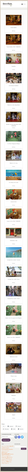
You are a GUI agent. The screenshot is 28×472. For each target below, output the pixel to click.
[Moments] (13, 392)
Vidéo (10, 461)
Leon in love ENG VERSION (13, 221)
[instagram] (19, 437)
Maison (9, 457)
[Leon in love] (13, 199)
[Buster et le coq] (13, 160)
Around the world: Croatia (13, 260)
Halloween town (13, 356)
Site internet (4, 461)
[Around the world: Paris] (13, 276)
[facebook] (16, 437)
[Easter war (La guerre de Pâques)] (13, 315)
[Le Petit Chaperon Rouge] (13, 141)
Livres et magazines (6, 456)
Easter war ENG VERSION (13, 337)
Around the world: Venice (13, 298)
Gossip (3, 450)
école (8, 463)
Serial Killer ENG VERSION (14, 47)
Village (3, 463)
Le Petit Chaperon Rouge (14, 143)
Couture (7, 448)
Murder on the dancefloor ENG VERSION (13, 125)
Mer (12, 457)
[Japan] (13, 412)
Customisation (5, 449)
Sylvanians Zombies (13, 85)
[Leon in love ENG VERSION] (13, 218)
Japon (3, 455)
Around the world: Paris (14, 279)
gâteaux (8, 450)
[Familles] (13, 63)
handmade (6, 453)
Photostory (7, 460)
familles (11, 449)
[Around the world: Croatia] (13, 257)
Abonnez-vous (6, 440)
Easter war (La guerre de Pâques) (14, 318)
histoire (11, 454)
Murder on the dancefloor (13, 105)
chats (7, 446)
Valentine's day (13, 240)
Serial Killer (14, 27)
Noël (7, 458)
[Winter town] (13, 373)
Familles (14, 66)
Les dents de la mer (13, 182)
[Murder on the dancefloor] (13, 102)
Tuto (7, 461)
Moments (14, 395)
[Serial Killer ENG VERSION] (13, 44)
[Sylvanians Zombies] (13, 83)
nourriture (3, 458)
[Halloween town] (13, 354)
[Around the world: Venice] (13, 296)
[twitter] (22, 437)
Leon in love (14, 201)
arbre (3, 446)
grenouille (5, 450)
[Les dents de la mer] (13, 179)
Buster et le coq (13, 163)
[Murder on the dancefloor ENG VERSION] (13, 121)
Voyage (5, 463)
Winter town (14, 376)
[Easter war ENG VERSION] (13, 334)
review (10, 460)
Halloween (4, 452)
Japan (13, 414)
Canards (5, 446)
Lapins (5, 455)
